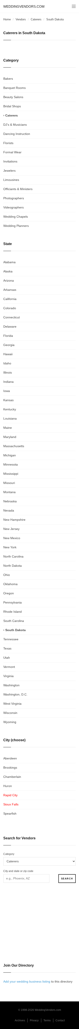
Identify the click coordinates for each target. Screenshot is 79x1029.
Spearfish (9, 813)
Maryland (9, 437)
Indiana (8, 381)
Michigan (9, 455)
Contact (60, 1020)
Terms (47, 1020)
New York (9, 547)
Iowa (6, 391)
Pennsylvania (12, 602)
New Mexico (11, 538)
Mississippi (10, 473)
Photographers (13, 198)
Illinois (7, 372)
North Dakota (12, 565)
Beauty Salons (13, 97)
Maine (7, 427)
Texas (7, 648)
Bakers (8, 78)
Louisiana (10, 418)
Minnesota (10, 464)
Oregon (8, 593)
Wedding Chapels (15, 216)
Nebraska (10, 501)
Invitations (10, 161)
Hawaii (8, 354)
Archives (20, 1020)
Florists (8, 143)
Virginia (8, 676)
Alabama (9, 262)
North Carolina (13, 556)
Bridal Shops (12, 106)
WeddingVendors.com (24, 6)
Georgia (8, 345)
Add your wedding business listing (26, 981)
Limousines (11, 180)
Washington (11, 685)
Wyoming (9, 722)
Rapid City (10, 795)
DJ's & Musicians (15, 124)
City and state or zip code (18, 871)
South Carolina (13, 621)
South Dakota (15, 630)
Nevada (8, 510)
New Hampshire (14, 519)
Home (7, 19)
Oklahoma (10, 584)
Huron (7, 786)
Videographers (13, 207)
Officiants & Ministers (17, 189)
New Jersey (11, 529)
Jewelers (9, 170)
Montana (9, 492)
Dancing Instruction (16, 134)
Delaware (9, 326)
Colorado (9, 308)
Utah (6, 657)
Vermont (9, 667)
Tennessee (10, 639)
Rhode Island (12, 611)
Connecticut (11, 317)
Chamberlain (12, 776)
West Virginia (12, 703)
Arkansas (9, 289)
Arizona (8, 280)
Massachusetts (13, 446)
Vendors (21, 19)
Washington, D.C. (15, 694)
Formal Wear (12, 152)
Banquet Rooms (14, 88)
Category (8, 854)
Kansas (8, 400)
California (9, 299)
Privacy (34, 1020)
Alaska (8, 271)
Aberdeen (10, 758)
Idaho (7, 363)
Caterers (36, 19)
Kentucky (9, 409)
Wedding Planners (16, 226)
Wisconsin (10, 713)
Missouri (9, 483)
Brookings (10, 767)
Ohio (6, 575)
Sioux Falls (10, 804)
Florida (8, 335)
